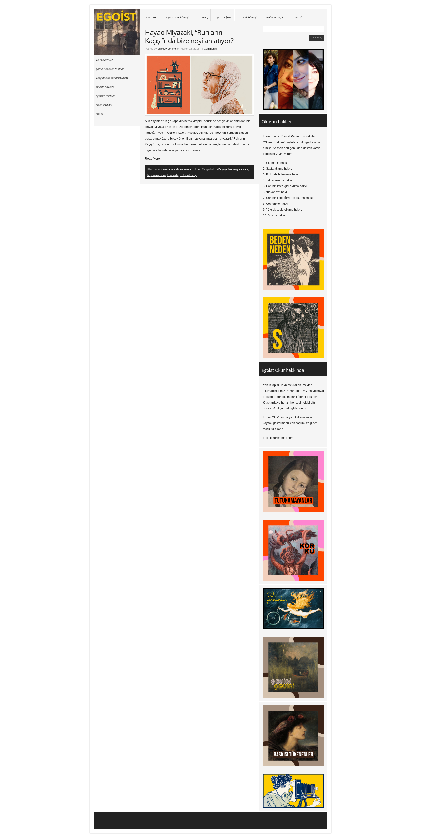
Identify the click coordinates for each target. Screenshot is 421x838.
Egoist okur (117, 32)
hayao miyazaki (156, 175)
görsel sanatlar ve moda (110, 69)
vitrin (197, 169)
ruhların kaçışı (188, 175)
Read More (152, 158)
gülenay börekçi (167, 48)
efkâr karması (104, 105)
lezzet (298, 17)
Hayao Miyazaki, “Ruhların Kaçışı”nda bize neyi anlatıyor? (189, 36)
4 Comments (209, 48)
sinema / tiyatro (105, 87)
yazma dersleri (104, 59)
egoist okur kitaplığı (177, 17)
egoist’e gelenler (105, 96)
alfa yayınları (224, 169)
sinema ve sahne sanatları (176, 169)
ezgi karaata (240, 169)
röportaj (203, 17)
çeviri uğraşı (224, 17)
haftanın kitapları (276, 17)
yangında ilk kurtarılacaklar (112, 78)
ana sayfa (151, 17)
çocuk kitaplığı (249, 17)
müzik (99, 114)
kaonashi (172, 175)
